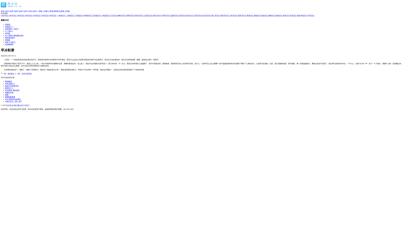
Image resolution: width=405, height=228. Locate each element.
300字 (16, 11)
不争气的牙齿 (27, 74)
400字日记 (28, 15)
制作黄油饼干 (10, 38)
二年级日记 (70, 15)
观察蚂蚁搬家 (10, 97)
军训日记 (293, 15)
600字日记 (53, 15)
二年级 (45, 11)
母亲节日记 (224, 15)
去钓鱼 (7, 33)
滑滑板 (7, 40)
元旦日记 (113, 15)
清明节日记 (130, 15)
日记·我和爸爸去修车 (13, 99)
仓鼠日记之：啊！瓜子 (13, 101)
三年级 (50, 11)
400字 (21, 11)
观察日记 (271, 15)
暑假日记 (257, 15)
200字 (11, 11)
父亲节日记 (233, 15)
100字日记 (4, 15)
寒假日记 (250, 15)
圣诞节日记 (174, 15)
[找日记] (11, 6)
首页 (2, 11)
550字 (30, 11)
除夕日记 (189, 15)
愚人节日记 (215, 15)
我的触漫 (8, 81)
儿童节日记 (148, 15)
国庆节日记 (242, 15)
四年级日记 (88, 15)
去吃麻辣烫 (9, 44)
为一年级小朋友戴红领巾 (14, 35)
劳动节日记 (139, 15)
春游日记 (264, 15)
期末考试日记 (302, 15)
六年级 (67, 11)
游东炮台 (11, 74)
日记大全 (9, 105)
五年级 (61, 11)
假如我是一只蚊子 (12, 29)
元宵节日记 (198, 15)
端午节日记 (157, 15)
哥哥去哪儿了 (10, 84)
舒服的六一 (9, 27)
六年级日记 (105, 15)
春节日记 (182, 15)
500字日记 (36, 15)
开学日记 (311, 15)
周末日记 (286, 15)
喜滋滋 (7, 24)
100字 (7, 11)
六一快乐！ (9, 31)
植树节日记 (121, 15)
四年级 (56, 11)
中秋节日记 (166, 15)
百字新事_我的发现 (12, 90)
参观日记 (278, 15)
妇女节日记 (206, 15)
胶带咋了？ (9, 88)
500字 (25, 11)
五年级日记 (96, 15)
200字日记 (12, 15)
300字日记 (20, 15)
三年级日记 (79, 15)
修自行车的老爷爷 (12, 86)
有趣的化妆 (9, 92)
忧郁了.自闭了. (10, 42)
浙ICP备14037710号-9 (21, 105)
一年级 (39, 11)
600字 (34, 11)
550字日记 (45, 15)
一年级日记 (61, 15)
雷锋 (6, 95)
